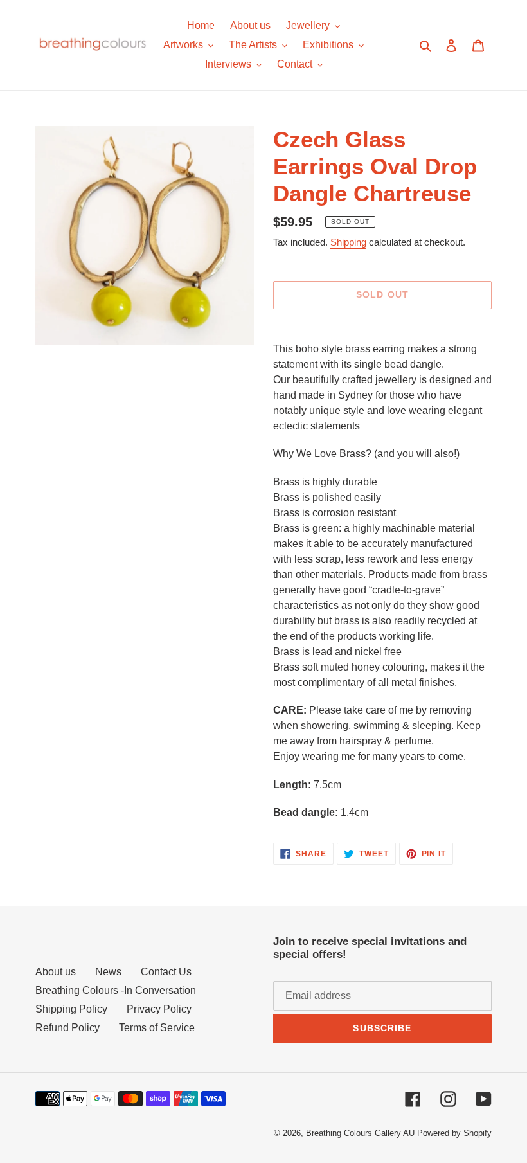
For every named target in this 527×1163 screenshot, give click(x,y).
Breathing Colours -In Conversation (115, 990)
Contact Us (166, 971)
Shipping (348, 242)
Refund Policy (67, 1027)
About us (55, 971)
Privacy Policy (159, 1009)
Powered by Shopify (454, 1133)
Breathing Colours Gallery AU (360, 1133)
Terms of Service (157, 1027)
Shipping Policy (71, 1009)
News (108, 971)
